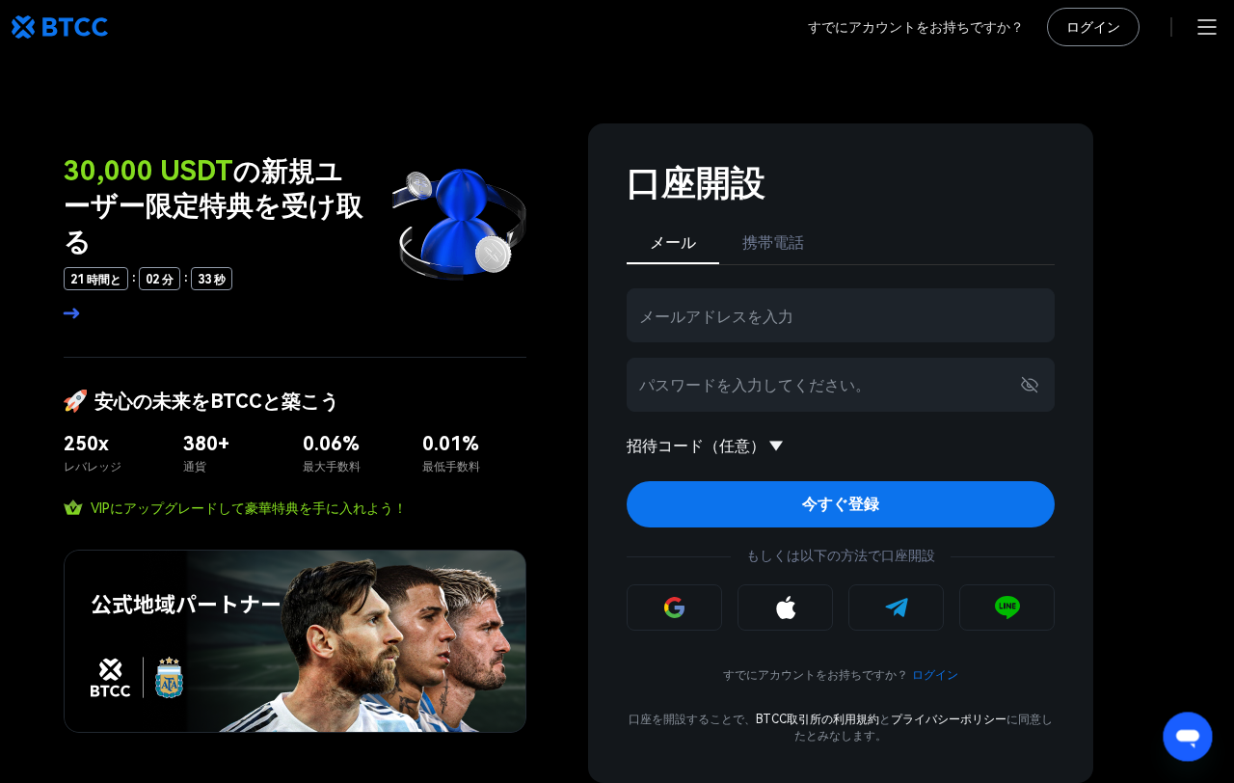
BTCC (60, 27)
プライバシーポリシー (948, 719)
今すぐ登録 (840, 504)
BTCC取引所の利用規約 (817, 719)
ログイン (1093, 27)
